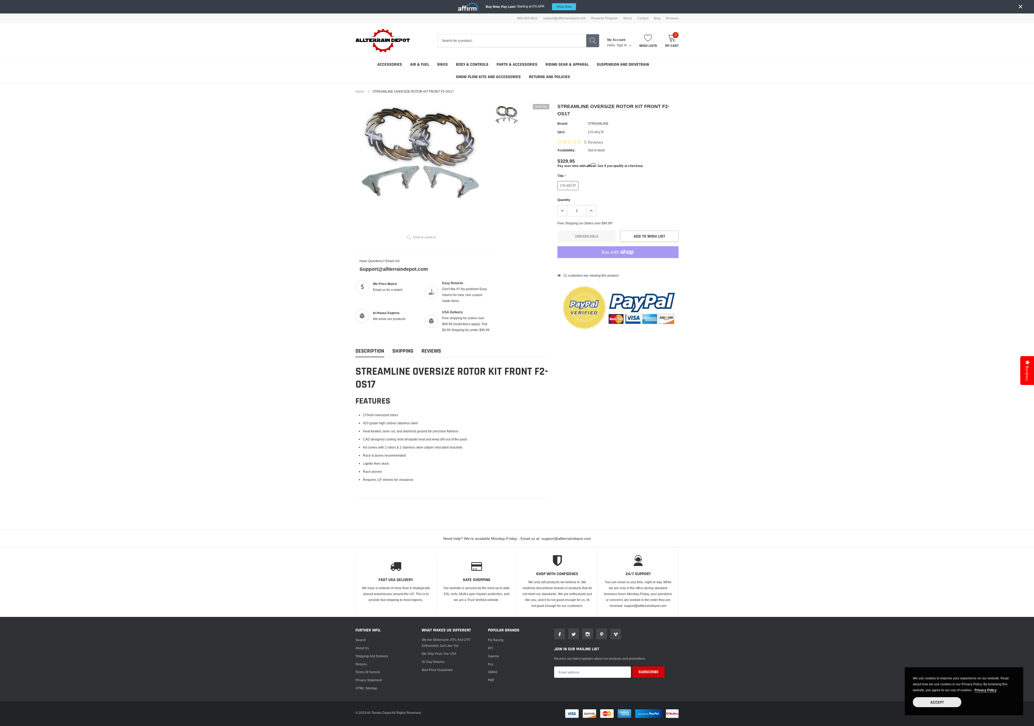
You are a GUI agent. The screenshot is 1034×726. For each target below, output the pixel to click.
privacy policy (985, 690)
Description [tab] (369, 351)
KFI (490, 648)
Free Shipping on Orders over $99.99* (585, 223)
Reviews (672, 18)
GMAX (492, 672)
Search (360, 640)
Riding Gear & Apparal (567, 64)
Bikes (442, 64)
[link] (507, 114)
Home (359, 91)
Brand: (562, 123)
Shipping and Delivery (371, 656)
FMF (491, 680)
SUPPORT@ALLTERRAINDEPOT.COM (564, 18)
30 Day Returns (433, 662)
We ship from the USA (439, 654)
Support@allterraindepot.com (393, 269)
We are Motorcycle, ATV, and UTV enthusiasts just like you (446, 643)
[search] (592, 40)
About (627, 18)
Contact (642, 18)
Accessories (389, 64)
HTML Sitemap (366, 688)
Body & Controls (472, 64)
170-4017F (568, 185)
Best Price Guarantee (437, 670)
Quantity (563, 200)
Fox (490, 664)
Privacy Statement (368, 680)
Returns (361, 664)
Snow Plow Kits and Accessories (488, 77)
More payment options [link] (618, 265)
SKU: (561, 132)
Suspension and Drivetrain (623, 64)
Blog (657, 18)
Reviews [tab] (431, 351)
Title (561, 176)
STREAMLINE (598, 123)
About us (362, 648)
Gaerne (493, 656)
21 (565, 275)
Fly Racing (496, 640)
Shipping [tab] (402, 351)
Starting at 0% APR (529, 6)
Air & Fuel (419, 64)
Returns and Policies (549, 77)
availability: (566, 150)
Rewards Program (604, 18)
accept (937, 702)
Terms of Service (367, 672)
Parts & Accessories (517, 64)
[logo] (383, 40)
